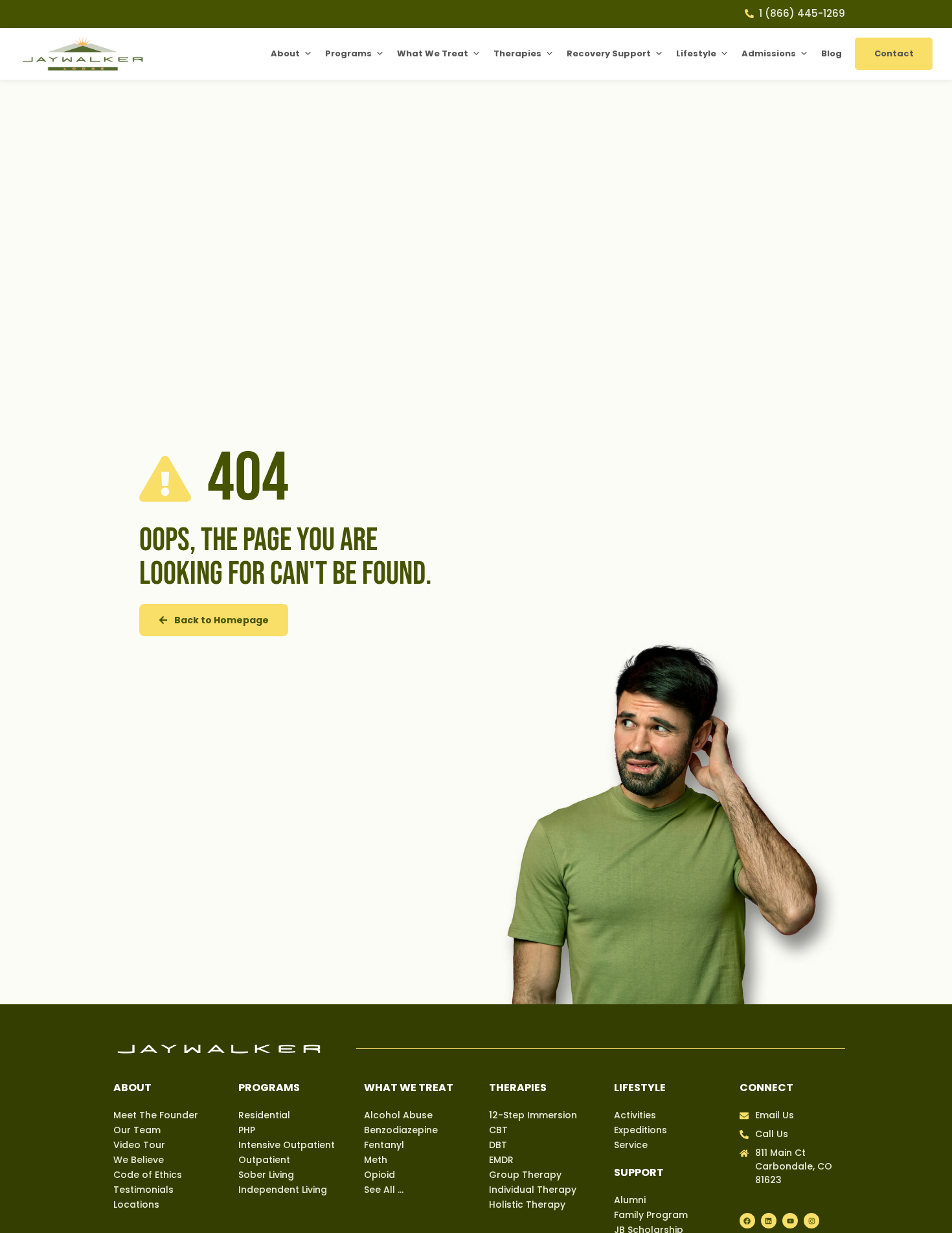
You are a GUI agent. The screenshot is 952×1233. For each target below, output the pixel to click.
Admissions (769, 53)
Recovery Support (609, 53)
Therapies (517, 53)
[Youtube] (790, 1220)
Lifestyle (696, 53)
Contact (894, 53)
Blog (831, 53)
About (285, 53)
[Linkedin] (768, 1220)
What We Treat (432, 53)
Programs (348, 53)
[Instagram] (811, 1220)
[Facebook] (747, 1220)
